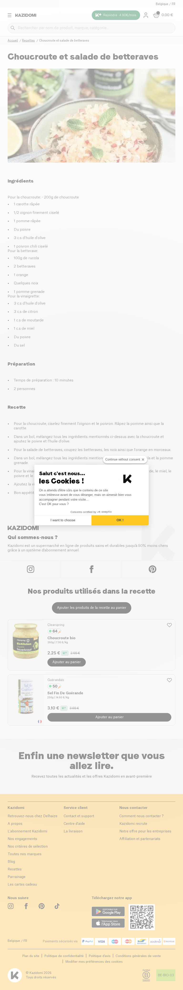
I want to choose (63, 520)
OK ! (120, 520)
